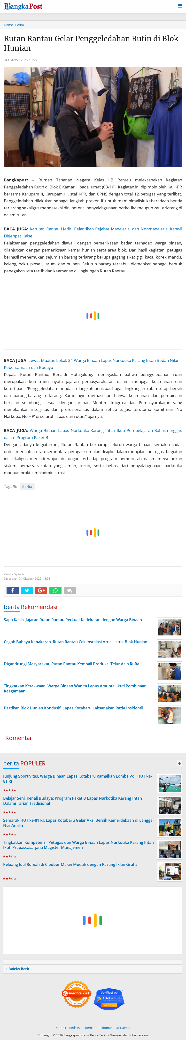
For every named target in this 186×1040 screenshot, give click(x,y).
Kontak (61, 1027)
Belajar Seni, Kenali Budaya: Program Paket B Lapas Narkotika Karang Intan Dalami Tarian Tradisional (72, 801)
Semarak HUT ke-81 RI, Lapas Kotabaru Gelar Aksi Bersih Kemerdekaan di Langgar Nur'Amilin (78, 823)
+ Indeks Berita (18, 969)
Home (8, 25)
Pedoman (106, 1027)
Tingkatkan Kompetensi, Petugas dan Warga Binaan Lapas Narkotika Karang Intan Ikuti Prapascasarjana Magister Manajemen (78, 845)
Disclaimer (123, 1027)
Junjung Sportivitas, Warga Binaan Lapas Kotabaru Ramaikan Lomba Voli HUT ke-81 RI (77, 778)
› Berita (19, 25)
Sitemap (89, 1027)
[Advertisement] (93, 316)
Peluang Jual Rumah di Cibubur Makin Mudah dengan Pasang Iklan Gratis (70, 864)
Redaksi (74, 1027)
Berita (27, 486)
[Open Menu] (180, 5)
